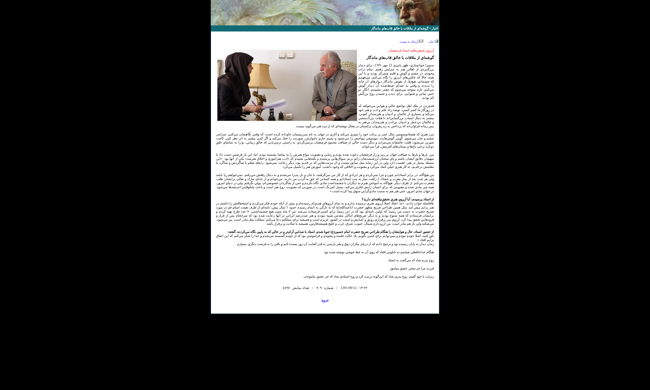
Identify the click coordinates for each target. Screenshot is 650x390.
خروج (325, 300)
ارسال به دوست (409, 41)
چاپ (431, 41)
